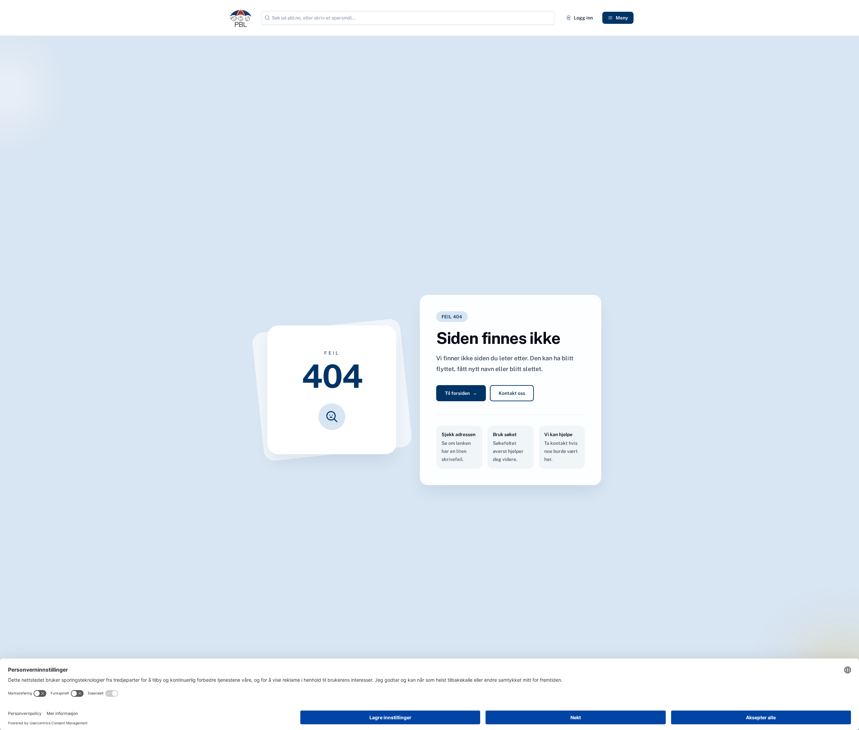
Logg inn (583, 17)
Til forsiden (461, 393)
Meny (622, 17)
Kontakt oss (512, 393)
